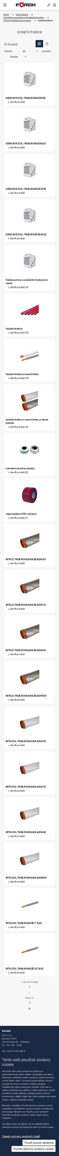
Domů (6, 14)
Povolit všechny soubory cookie (33, 1149)
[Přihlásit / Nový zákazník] (55, 5)
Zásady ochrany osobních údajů (21, 1136)
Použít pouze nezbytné (39, 1142)
